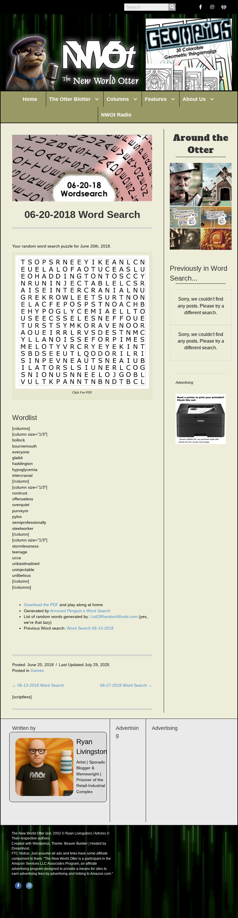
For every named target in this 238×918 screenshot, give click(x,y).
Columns (118, 99)
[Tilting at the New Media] (201, 184)
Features (156, 99)
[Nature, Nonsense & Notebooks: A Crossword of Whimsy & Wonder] (185, 217)
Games (37, 670)
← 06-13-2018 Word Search (38, 685)
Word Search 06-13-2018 (90, 628)
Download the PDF (41, 604)
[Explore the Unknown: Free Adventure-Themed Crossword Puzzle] (216, 217)
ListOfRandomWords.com (114, 616)
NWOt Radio (116, 115)
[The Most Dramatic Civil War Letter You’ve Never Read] (185, 239)
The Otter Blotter (70, 99)
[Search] (172, 7)
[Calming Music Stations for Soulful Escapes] (216, 239)
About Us (194, 99)
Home (30, 99)
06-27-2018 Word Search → (126, 685)
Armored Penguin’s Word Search (80, 610)
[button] (97, 99)
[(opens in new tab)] (201, 418)
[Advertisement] (189, 774)
